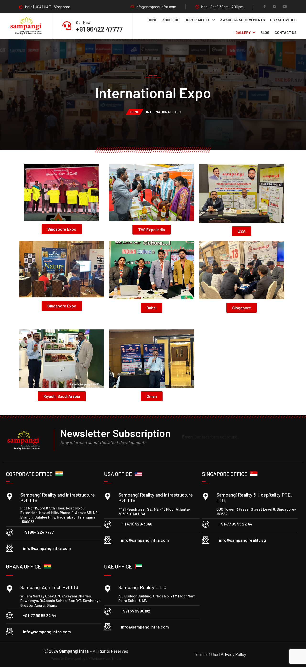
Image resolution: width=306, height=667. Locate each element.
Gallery (243, 32)
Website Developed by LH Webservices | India (86, 658)
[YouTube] (285, 7)
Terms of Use (206, 654)
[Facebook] (264, 7)
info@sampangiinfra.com (156, 7)
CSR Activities (283, 20)
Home (152, 20)
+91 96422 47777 (99, 29)
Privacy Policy (233, 654)
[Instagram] (275, 7)
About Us (170, 20)
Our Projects (197, 20)
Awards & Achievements (242, 20)
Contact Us (285, 32)
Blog (265, 32)
